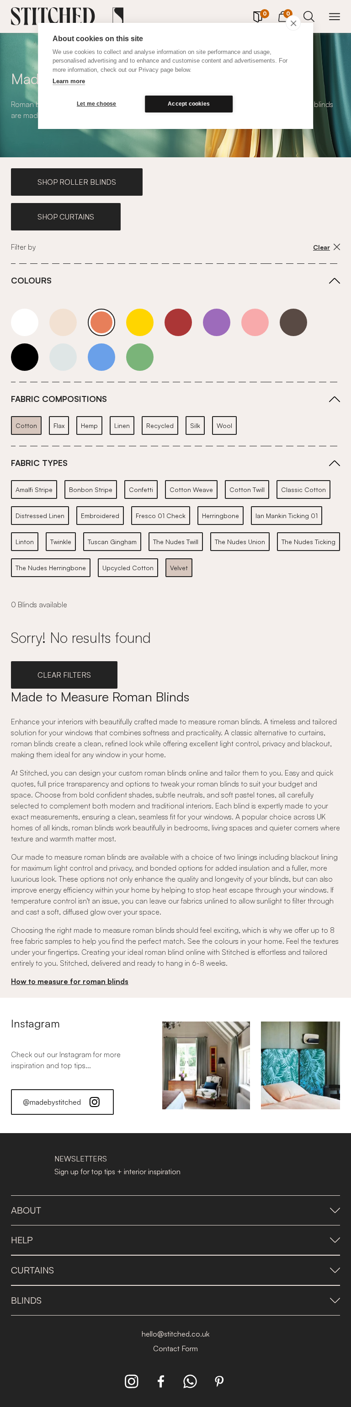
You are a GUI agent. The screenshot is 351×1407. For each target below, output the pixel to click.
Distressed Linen (40, 515)
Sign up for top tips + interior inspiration (117, 1171)
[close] (293, 23)
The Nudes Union (240, 542)
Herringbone (220, 515)
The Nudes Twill (175, 542)
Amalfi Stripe (34, 489)
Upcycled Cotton (128, 568)
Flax (58, 425)
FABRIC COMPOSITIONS (59, 399)
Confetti (141, 489)
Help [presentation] (22, 1240)
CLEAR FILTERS (64, 674)
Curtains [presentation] (32, 1270)
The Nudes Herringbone (51, 568)
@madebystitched (52, 1102)
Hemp (89, 425)
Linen (122, 425)
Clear (321, 247)
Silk (195, 425)
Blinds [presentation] (26, 1300)
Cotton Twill (247, 489)
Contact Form (175, 1348)
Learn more (69, 81)
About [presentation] (26, 1210)
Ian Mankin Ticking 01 (286, 515)
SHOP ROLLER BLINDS (76, 182)
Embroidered (100, 515)
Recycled (160, 425)
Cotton (26, 425)
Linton (25, 542)
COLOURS (31, 280)
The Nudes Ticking (308, 542)
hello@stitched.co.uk (175, 1333)
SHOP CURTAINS (65, 216)
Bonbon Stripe (90, 489)
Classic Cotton (303, 489)
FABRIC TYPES (39, 463)
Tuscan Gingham (112, 542)
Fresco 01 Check (161, 515)
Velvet (179, 568)
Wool (224, 425)
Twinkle (60, 542)
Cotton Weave (191, 489)
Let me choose (97, 104)
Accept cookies (189, 104)
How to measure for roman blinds (69, 981)
